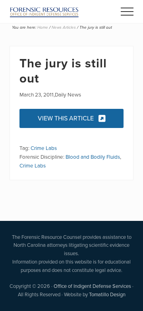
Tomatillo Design (107, 294)
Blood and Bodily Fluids (93, 157)
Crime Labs (44, 148)
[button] (127, 12)
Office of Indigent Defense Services (92, 286)
